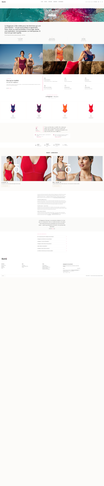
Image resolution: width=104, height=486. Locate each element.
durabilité (2, 266)
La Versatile (49, 214)
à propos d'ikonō (3, 265)
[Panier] (102, 1)
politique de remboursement (46, 267)
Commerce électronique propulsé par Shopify (96, 275)
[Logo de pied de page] (4, 259)
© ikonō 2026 (88, 275)
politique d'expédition (45, 266)
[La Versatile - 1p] (26, 168)
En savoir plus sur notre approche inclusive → (59, 197)
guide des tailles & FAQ (55, 213)
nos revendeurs (44, 265)
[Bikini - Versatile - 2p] (78, 168)
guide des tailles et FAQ (25, 266)
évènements (3, 267)
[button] (42, 2)
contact (23, 267)
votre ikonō (23, 265)
